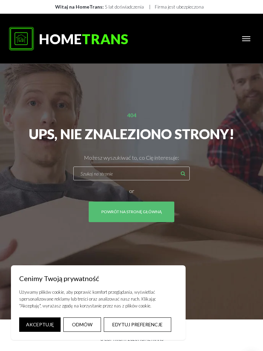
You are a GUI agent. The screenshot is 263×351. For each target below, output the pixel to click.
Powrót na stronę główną (131, 211)
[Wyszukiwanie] (183, 173)
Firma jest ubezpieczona (179, 7)
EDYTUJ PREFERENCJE (137, 324)
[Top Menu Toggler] (246, 38)
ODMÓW (82, 324)
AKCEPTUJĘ (40, 324)
